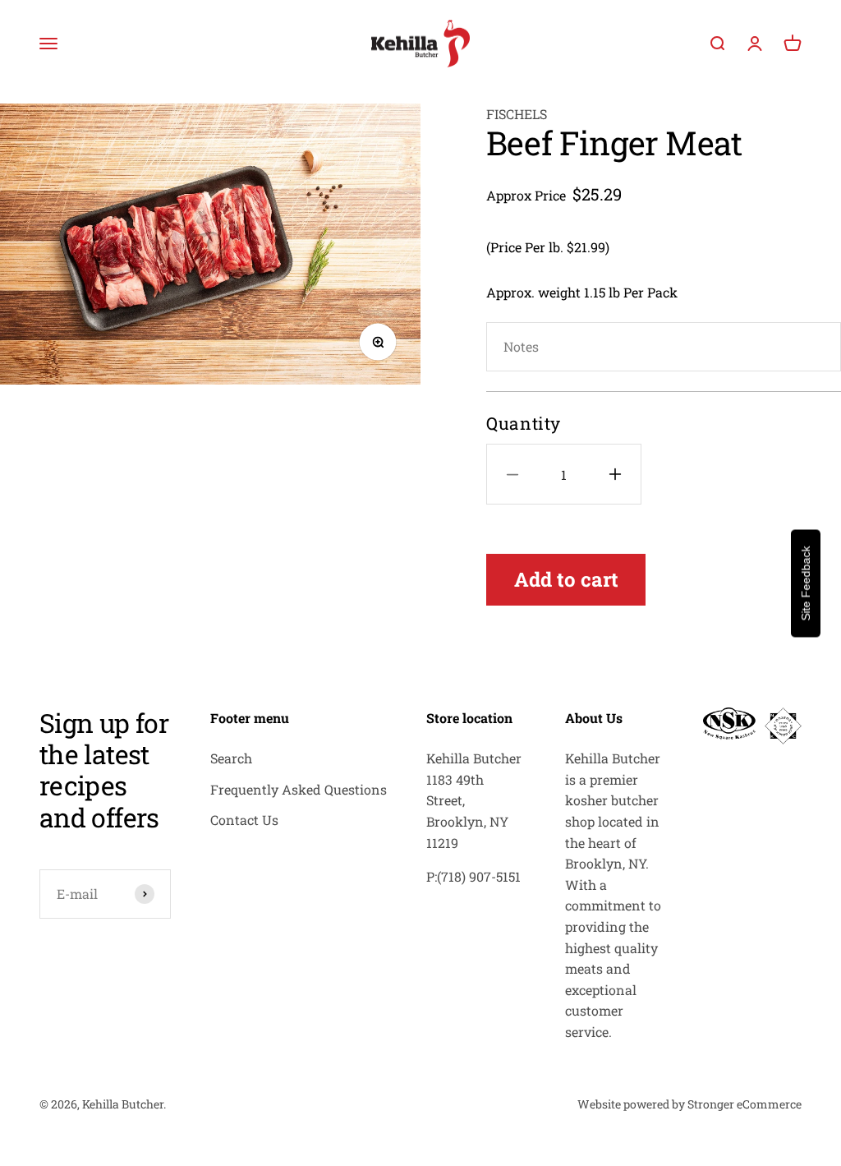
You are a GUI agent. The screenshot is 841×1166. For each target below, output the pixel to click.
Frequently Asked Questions (298, 789)
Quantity (523, 423)
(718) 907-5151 (479, 876)
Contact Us (244, 819)
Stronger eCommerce (744, 1104)
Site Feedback (805, 583)
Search (231, 758)
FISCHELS (516, 113)
